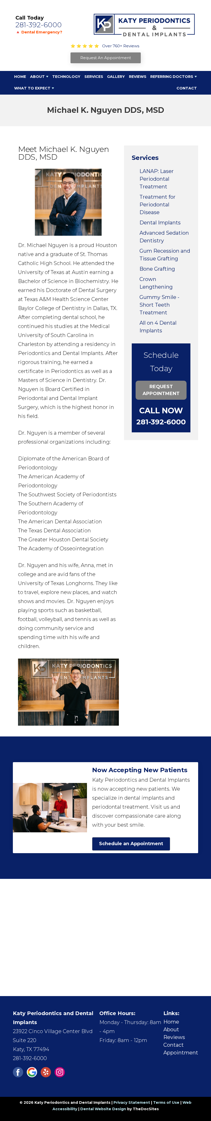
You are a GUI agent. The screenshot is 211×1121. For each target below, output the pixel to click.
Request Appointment (161, 390)
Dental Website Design (103, 1109)
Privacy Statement (131, 1102)
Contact (187, 88)
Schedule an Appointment (131, 843)
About (37, 76)
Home (20, 76)
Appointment (180, 1053)
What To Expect (32, 88)
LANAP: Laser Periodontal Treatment (156, 179)
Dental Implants (160, 223)
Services (93, 76)
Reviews (137, 76)
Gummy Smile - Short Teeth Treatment (159, 305)
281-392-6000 (38, 25)
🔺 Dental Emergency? (38, 32)
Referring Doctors (171, 76)
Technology (66, 76)
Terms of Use (166, 1102)
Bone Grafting (157, 269)
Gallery (116, 76)
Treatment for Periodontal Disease (157, 204)
